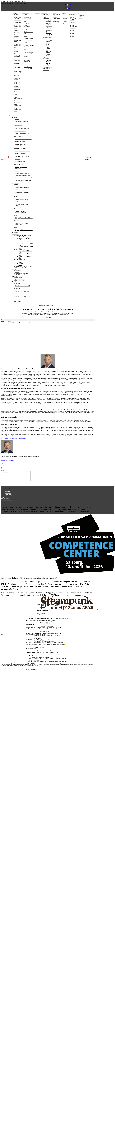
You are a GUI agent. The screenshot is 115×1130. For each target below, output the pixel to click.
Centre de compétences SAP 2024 (49, 30)
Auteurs (17, 17)
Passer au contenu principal (7, 1)
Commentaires (17, 25)
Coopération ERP (21, 166)
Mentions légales (5, 498)
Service (54, 13)
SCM (20, 210)
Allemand (48, 60)
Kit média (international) (57, 22)
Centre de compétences (46, 18)
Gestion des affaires (20, 143)
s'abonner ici (65, 16)
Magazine (64, 13)
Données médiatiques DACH (57, 19)
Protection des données (6, 500)
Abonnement (8, 495)
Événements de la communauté (47, 15)
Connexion (81, 15)
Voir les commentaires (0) (7, 321)
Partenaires (37, 13)
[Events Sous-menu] (18, 234)
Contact (56, 15)
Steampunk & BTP (47, 37)
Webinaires (8, 494)
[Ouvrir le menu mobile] (9, 115)
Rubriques (15, 13)
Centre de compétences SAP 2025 (49, 26)
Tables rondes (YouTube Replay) (47, 66)
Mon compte (80, 17)
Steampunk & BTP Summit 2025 (49, 48)
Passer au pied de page (20, 1)
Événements (44, 13)
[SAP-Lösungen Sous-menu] (31, 13)
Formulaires (57, 14)
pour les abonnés (65, 19)
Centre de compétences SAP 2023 (49, 34)
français (48, 64)
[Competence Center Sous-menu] (50, 19)
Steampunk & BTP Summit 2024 (49, 53)
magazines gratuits (65, 22)
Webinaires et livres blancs (46, 69)
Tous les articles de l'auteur (7, 460)
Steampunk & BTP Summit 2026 (49, 42)
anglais (48, 61)
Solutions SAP (25, 13)
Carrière (18, 96)
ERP (28, 23)
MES (21, 204)
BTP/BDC (27, 58)
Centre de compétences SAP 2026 (49, 22)
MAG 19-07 (53, 305)
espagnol (48, 63)
